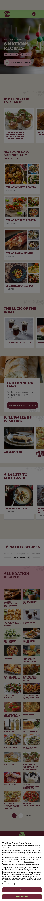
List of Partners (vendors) (11, 884)
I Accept (22, 890)
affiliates (21, 846)
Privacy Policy (29, 862)
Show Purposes (22, 896)
